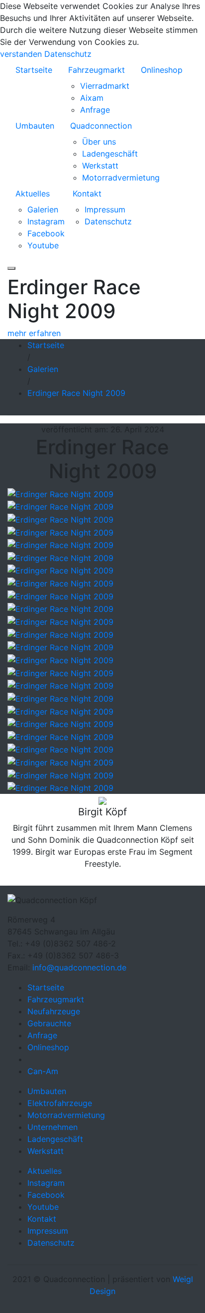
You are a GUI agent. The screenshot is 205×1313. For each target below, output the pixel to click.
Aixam (91, 98)
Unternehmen (52, 1127)
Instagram (46, 221)
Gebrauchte (49, 1023)
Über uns (99, 142)
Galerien (42, 209)
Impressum (105, 209)
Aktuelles (32, 193)
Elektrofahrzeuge (59, 1103)
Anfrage (95, 110)
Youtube (43, 245)
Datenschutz (68, 54)
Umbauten (34, 126)
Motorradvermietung (121, 178)
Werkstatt (100, 166)
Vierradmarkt (104, 86)
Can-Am (42, 1071)
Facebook (46, 233)
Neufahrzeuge (53, 1011)
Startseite (33, 70)
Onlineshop (162, 70)
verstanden (21, 54)
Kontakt (87, 193)
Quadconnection (101, 126)
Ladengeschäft (110, 154)
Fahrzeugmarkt (96, 70)
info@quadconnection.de (79, 967)
